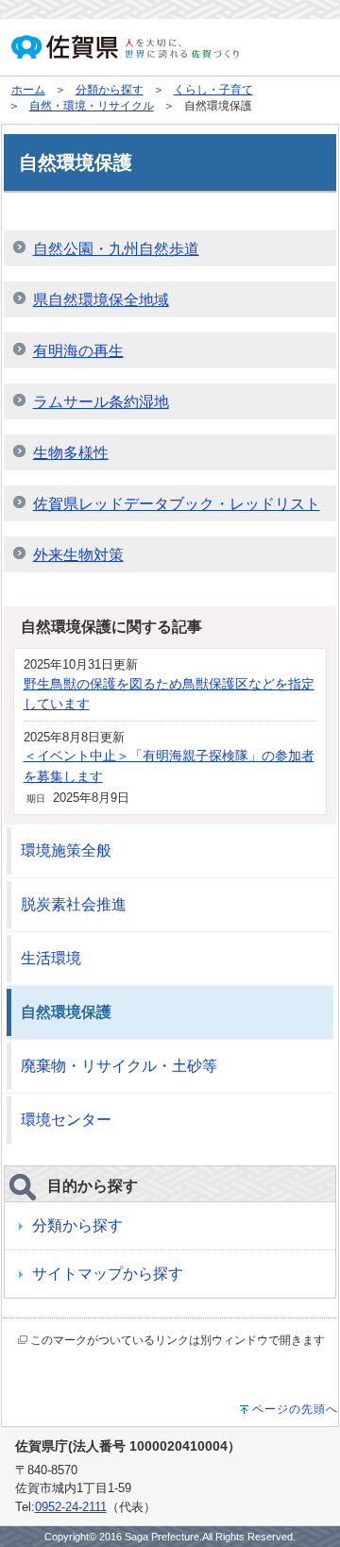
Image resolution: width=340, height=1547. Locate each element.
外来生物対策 (78, 555)
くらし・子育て (213, 89)
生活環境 (51, 958)
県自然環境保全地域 (101, 300)
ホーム (28, 89)
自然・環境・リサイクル (91, 105)
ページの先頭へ (295, 1409)
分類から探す (110, 89)
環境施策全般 (66, 850)
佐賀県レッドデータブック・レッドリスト (176, 504)
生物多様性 (71, 453)
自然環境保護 (66, 1012)
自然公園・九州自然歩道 (116, 249)
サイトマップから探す (107, 1274)
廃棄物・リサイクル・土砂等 (119, 1066)
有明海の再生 (78, 351)
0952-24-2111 (71, 1507)
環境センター (66, 1120)
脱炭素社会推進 (74, 904)
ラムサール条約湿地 (101, 402)
